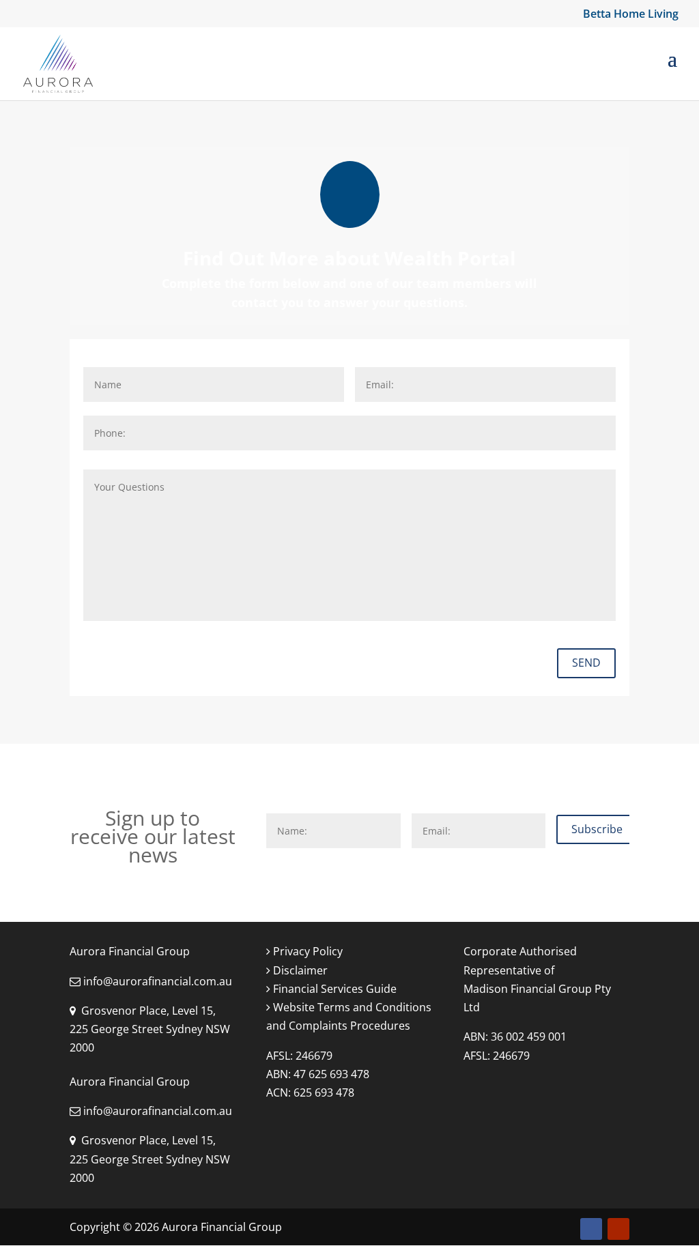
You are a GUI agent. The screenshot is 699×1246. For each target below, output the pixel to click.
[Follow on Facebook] (591, 1229)
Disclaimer (299, 970)
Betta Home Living (631, 14)
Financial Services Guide (333, 988)
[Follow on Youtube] (618, 1229)
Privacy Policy (306, 951)
